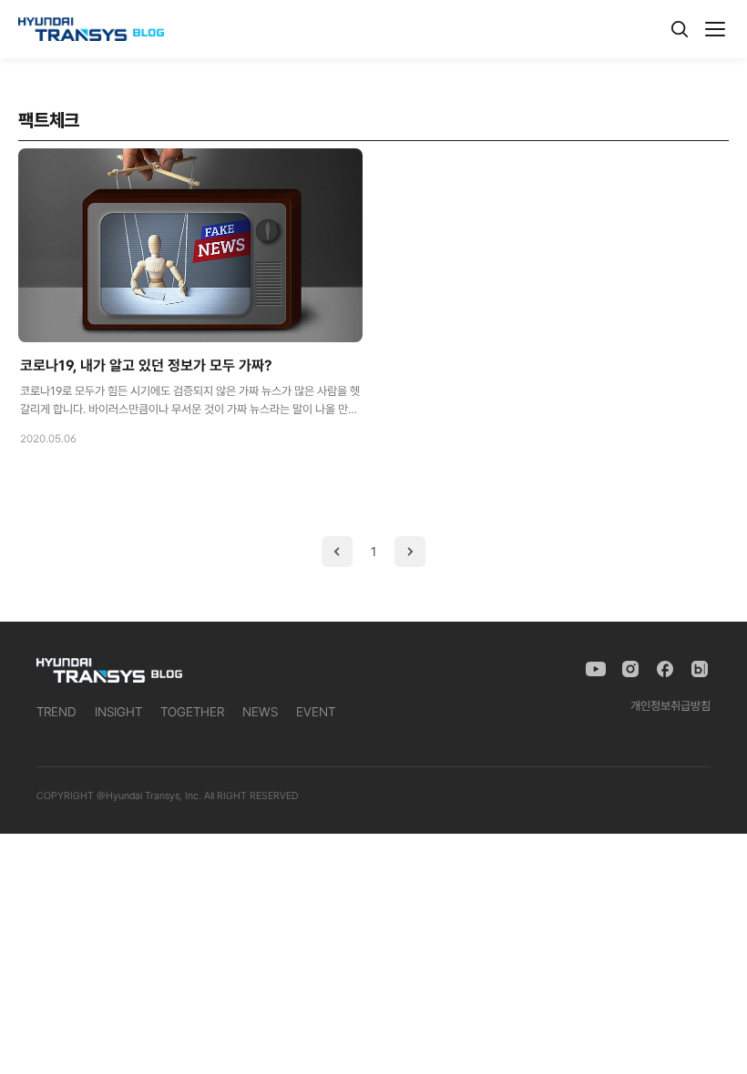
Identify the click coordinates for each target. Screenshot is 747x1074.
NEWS (260, 711)
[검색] (679, 29)
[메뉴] (715, 29)
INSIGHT (118, 711)
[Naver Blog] (700, 669)
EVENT (315, 711)
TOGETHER (192, 711)
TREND (56, 711)
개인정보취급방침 (670, 706)
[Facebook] (665, 669)
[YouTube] (596, 669)
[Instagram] (630, 669)
